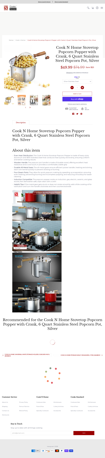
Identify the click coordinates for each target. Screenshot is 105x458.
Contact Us (5, 410)
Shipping (69, 72)
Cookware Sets (41, 402)
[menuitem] (88, 8)
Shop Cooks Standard (61, 2)
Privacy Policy (23, 402)
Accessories (57, 410)
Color (77, 78)
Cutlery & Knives (59, 406)
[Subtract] (72, 87)
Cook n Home (20, 40)
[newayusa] (9, 8)
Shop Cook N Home (44, 2)
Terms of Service (24, 406)
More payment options (77, 104)
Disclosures (5, 415)
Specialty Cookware (42, 410)
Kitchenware (57, 402)
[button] (88, 8)
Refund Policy (23, 410)
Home (11, 40)
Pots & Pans (40, 406)
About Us (5, 402)
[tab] (20, 122)
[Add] (82, 87)
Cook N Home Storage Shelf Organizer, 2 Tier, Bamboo (80, 355)
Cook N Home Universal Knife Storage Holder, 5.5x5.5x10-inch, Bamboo (27, 355)
